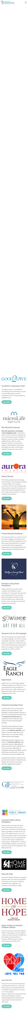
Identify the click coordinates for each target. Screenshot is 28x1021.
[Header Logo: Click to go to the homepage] (8, 2)
